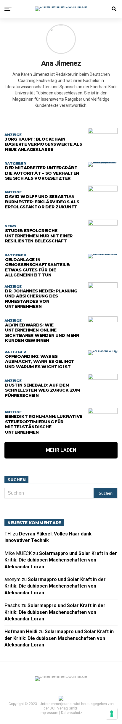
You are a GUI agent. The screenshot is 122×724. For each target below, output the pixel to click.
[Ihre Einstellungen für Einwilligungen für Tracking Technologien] (111, 713)
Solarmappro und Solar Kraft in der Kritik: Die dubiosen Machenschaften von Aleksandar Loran (60, 560)
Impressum (49, 713)
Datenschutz (71, 713)
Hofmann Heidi (20, 631)
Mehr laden (61, 450)
